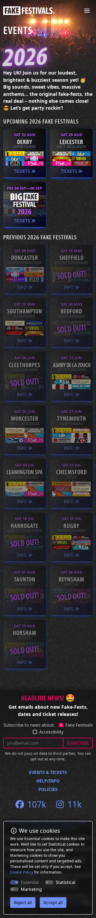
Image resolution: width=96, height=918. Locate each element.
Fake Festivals (79, 725)
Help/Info (48, 781)
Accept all (53, 902)
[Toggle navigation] (87, 10)
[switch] (49, 882)
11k (73, 804)
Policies (48, 789)
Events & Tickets (48, 772)
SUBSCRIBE (78, 743)
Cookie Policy (21, 872)
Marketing (31, 889)
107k (35, 804)
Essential (30, 882)
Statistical (65, 882)
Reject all (23, 902)
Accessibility (51, 732)
